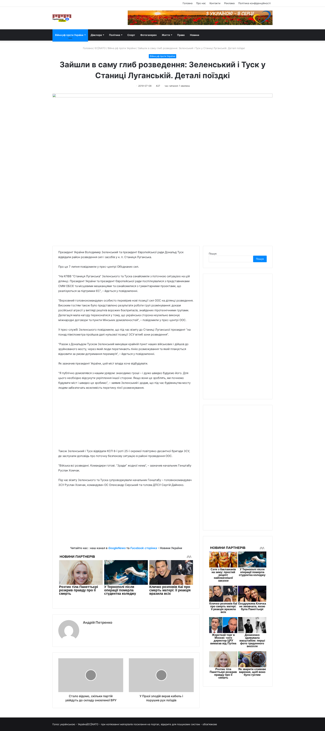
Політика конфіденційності (254, 3)
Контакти (215, 3)
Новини (194, 34)
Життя (166, 34)
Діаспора (96, 34)
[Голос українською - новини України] (61, 18)
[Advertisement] (126, 421)
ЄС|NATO (100, 48)
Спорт (131, 34)
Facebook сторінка (143, 548)
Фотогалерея (148, 34)
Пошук (213, 253)
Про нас (201, 3)
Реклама (229, 3)
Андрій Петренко (97, 622)
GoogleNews (117, 548)
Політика (114, 34)
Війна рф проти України (69, 34)
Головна (187, 3)
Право (181, 34)
